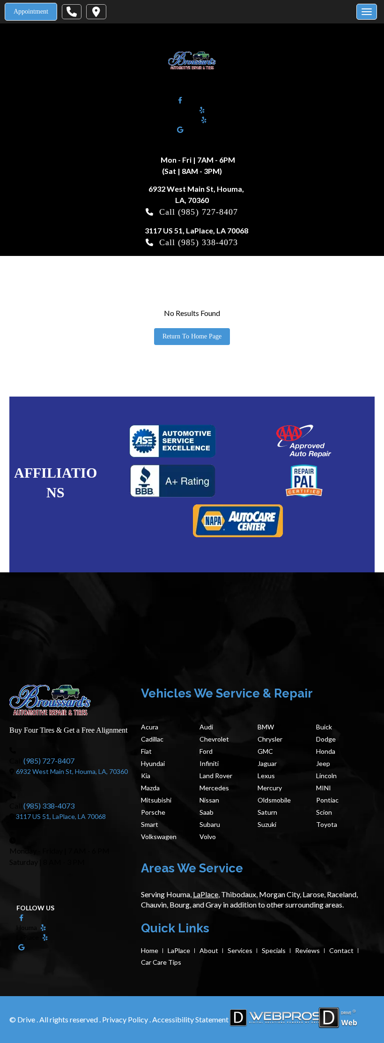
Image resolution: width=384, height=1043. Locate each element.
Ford (206, 751)
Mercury (270, 788)
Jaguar (267, 763)
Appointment (31, 11)
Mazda (150, 788)
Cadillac (152, 739)
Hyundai (153, 763)
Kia (145, 776)
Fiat (146, 751)
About (208, 950)
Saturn (267, 812)
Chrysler (270, 739)
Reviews (307, 950)
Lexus (266, 776)
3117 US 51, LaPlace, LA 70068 (196, 230)
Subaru (209, 824)
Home (149, 950)
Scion (324, 812)
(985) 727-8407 (208, 212)
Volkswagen (159, 836)
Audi (206, 727)
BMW (266, 727)
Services (240, 950)
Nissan (209, 800)
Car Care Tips (161, 962)
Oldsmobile (274, 800)
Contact (341, 950)
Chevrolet (214, 739)
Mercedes (214, 788)
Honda (325, 751)
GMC (265, 751)
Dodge (326, 739)
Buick (324, 727)
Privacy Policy (125, 1019)
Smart (149, 824)
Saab (206, 812)
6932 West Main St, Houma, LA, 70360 (72, 771)
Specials (274, 950)
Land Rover (215, 776)
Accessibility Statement (190, 1019)
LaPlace (179, 950)
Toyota (326, 824)
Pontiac (327, 800)
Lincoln (326, 776)
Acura (149, 727)
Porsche (153, 812)
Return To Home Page (192, 336)
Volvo (207, 836)
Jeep (323, 763)
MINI (323, 788)
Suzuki (267, 824)
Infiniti (209, 763)
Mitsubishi (156, 800)
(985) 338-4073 (208, 242)
